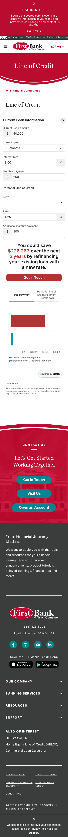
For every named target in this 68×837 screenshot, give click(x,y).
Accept (33, 832)
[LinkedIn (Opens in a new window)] (50, 644)
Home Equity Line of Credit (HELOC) (32, 744)
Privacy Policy (15, 774)
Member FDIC (13, 794)
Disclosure (11, 383)
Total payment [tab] (21, 294)
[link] (34, 277)
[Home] (29, 46)
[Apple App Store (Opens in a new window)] (21, 664)
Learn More (34, 30)
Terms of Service (46, 774)
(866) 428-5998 (34, 626)
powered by (46, 374)
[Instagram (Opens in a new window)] (25, 644)
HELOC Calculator (19, 738)
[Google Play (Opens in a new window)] (47, 664)
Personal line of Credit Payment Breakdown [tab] (46, 294)
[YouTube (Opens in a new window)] (38, 644)
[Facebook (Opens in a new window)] (13, 644)
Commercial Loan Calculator (26, 750)
